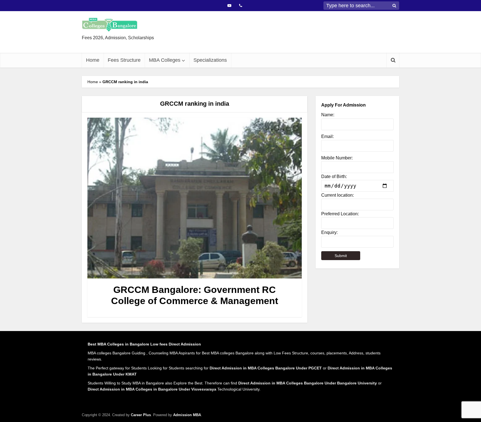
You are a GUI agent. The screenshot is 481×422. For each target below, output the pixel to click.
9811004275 (261, 42)
